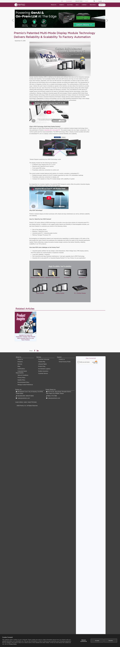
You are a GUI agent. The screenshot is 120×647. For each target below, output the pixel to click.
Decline (111, 640)
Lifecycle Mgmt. (42, 364)
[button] (107, 20)
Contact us (102, 4)
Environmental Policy (23, 382)
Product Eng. (41, 366)
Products (53, 4)
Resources (93, 4)
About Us (20, 359)
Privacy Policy (13, 644)
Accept (97, 640)
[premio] (19, 4)
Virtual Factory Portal (64, 361)
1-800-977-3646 (78, 1)
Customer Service (43, 373)
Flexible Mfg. (41, 361)
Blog (77, 4)
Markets (61, 4)
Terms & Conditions (23, 375)
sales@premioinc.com (24, 398)
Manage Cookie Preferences (25, 384)
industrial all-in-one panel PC (52, 130)
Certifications (21, 368)
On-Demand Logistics (44, 368)
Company (84, 4)
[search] (94, 1)
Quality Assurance (43, 371)
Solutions (70, 4)
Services (20, 364)
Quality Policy (21, 380)
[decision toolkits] (60, 19)
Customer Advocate (43, 359)
